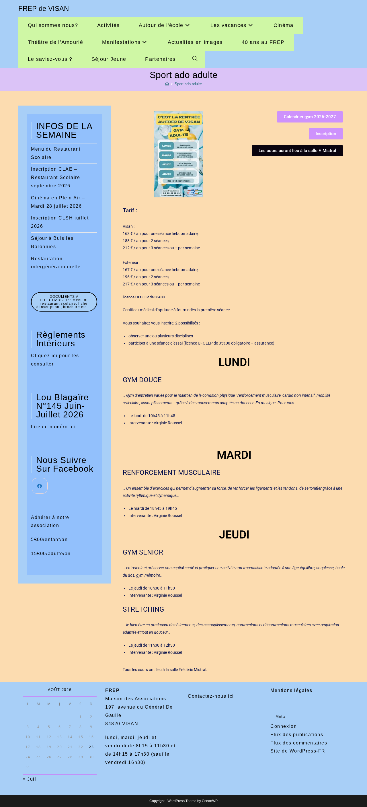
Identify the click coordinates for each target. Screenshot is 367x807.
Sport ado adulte (188, 84)
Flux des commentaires (298, 742)
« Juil (29, 779)
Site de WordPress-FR (297, 750)
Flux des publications (296, 734)
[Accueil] (167, 84)
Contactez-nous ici (211, 696)
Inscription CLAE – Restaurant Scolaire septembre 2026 (55, 177)
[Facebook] (40, 486)
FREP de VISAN (43, 8)
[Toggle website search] (195, 59)
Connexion (283, 726)
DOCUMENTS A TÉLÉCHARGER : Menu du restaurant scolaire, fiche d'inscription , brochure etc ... (63, 302)
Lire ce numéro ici (53, 426)
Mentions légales (291, 690)
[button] (297, 150)
